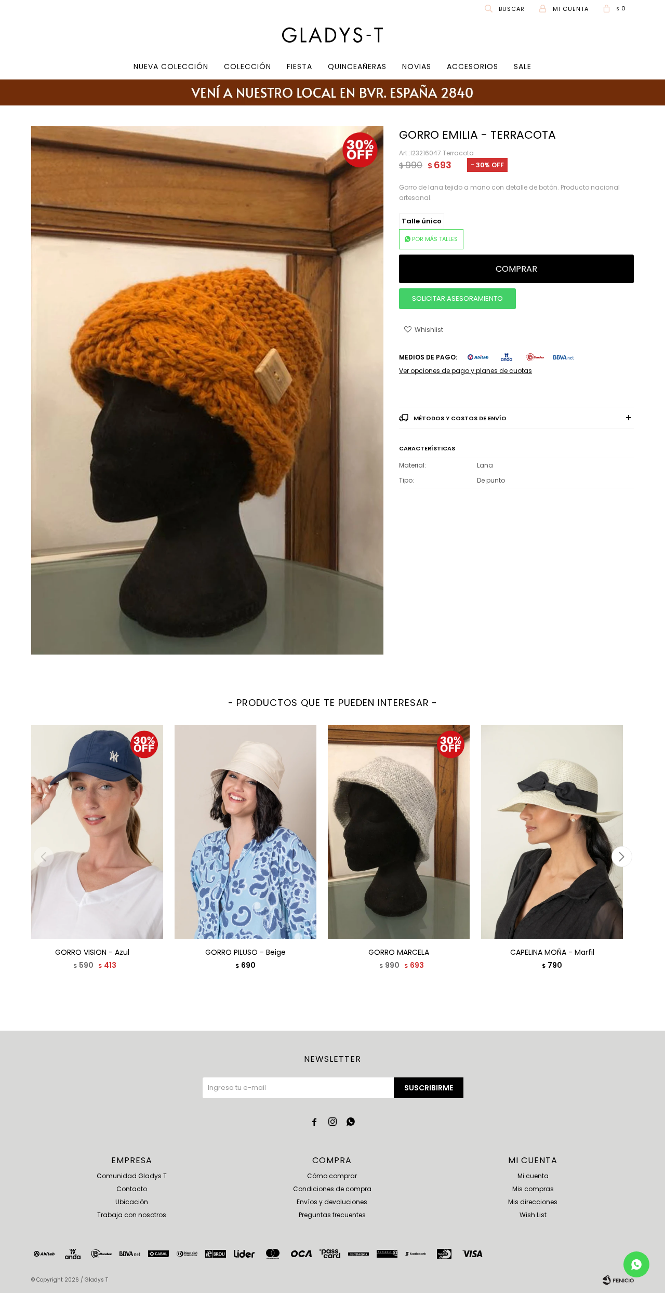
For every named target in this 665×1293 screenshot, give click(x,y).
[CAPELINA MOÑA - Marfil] (552, 832)
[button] (505, 8)
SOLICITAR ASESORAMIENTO (457, 298)
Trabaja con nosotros (131, 1214)
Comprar (516, 269)
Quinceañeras (357, 66)
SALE (522, 66)
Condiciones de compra (332, 1188)
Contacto (131, 1188)
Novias (416, 66)
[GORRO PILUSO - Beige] (245, 832)
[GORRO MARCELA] (398, 832)
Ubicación (131, 1201)
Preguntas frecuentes (332, 1214)
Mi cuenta (533, 1175)
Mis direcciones (532, 1201)
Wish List (533, 1214)
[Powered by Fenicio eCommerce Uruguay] (618, 1280)
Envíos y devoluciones (332, 1201)
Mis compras (533, 1188)
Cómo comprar (332, 1175)
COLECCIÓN (247, 66)
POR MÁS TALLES (435, 239)
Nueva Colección (171, 66)
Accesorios (472, 66)
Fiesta (299, 66)
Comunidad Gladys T (132, 1175)
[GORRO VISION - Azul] (92, 832)
